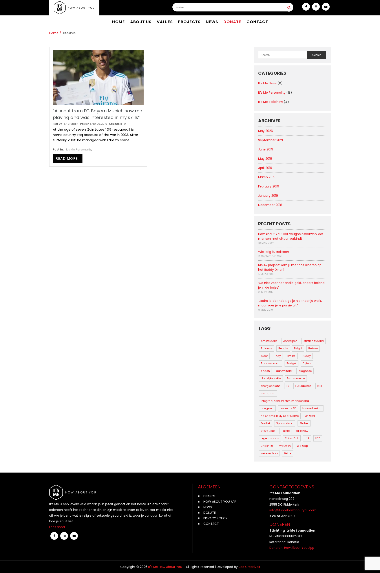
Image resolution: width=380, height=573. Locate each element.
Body (277, 356)
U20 (317, 438)
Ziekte (287, 453)
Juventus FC (288, 408)
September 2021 (270, 140)
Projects (189, 21)
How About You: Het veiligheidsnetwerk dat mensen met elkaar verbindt (290, 236)
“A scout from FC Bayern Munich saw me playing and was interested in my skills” (97, 114)
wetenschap (269, 453)
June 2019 (265, 149)
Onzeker (310, 416)
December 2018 (270, 205)
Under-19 (267, 446)
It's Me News (267, 83)
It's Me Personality (78, 149)
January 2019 (268, 195)
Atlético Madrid (313, 341)
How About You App (219, 501)
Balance (266, 348)
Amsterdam (269, 341)
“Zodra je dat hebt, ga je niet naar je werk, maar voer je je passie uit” (290, 303)
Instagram (268, 393)
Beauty (283, 348)
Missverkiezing (312, 408)
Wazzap (302, 446)
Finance (209, 496)
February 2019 (268, 186)
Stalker (304, 423)
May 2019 (265, 158)
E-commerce (296, 378)
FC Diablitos (303, 386)
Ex (288, 386)
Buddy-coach (270, 363)
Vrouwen (285, 446)
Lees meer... (58, 527)
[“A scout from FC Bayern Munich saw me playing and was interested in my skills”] (98, 77)
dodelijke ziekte (271, 378)
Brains (291, 356)
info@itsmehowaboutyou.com (292, 510)
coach (265, 371)
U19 (307, 438)
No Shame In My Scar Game (280, 416)
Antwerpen (290, 341)
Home (118, 21)
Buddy (306, 356)
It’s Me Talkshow (270, 102)
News (212, 21)
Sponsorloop (284, 423)
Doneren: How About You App (291, 547)
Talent (285, 431)
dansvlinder (284, 371)
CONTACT (257, 21)
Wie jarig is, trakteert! (274, 252)
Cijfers (307, 363)
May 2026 (265, 131)
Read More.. (68, 158)
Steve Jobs (268, 431)
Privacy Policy (215, 518)
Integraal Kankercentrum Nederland (285, 401)
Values (165, 21)
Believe (313, 348)
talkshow (302, 431)
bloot (264, 356)
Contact (211, 523)
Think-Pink (292, 438)
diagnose (305, 371)
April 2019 (265, 168)
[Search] (289, 7)
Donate (232, 21)
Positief (265, 423)
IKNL (319, 386)
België (298, 348)
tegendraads (270, 438)
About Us (141, 21)
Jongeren (267, 408)
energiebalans (270, 386)
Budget (291, 363)
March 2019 (266, 177)
